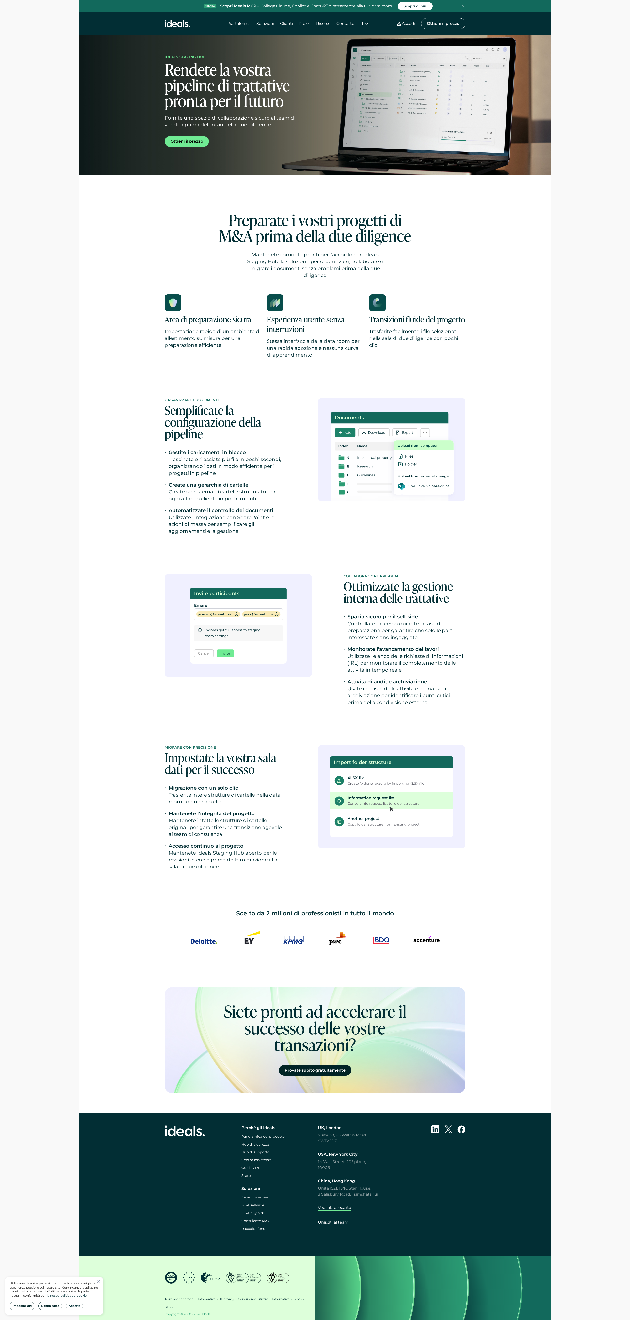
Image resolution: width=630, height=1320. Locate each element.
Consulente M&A (255, 1221)
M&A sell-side (252, 1205)
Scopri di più (415, 6)
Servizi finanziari (255, 1197)
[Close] (463, 6)
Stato (246, 1175)
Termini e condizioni (179, 1299)
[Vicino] (98, 1281)
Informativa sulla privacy (216, 1299)
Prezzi (304, 23)
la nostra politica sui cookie (67, 1295)
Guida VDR (250, 1168)
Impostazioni (22, 1306)
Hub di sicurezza (255, 1144)
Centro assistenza (256, 1160)
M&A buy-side (253, 1213)
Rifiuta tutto (50, 1306)
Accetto (74, 1306)
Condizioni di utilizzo (253, 1299)
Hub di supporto (255, 1152)
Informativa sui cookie (288, 1299)
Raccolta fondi (253, 1229)
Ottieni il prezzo (443, 23)
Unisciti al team (333, 1222)
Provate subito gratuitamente (315, 1070)
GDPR (169, 1307)
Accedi (408, 23)
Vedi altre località (334, 1207)
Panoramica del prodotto (263, 1136)
